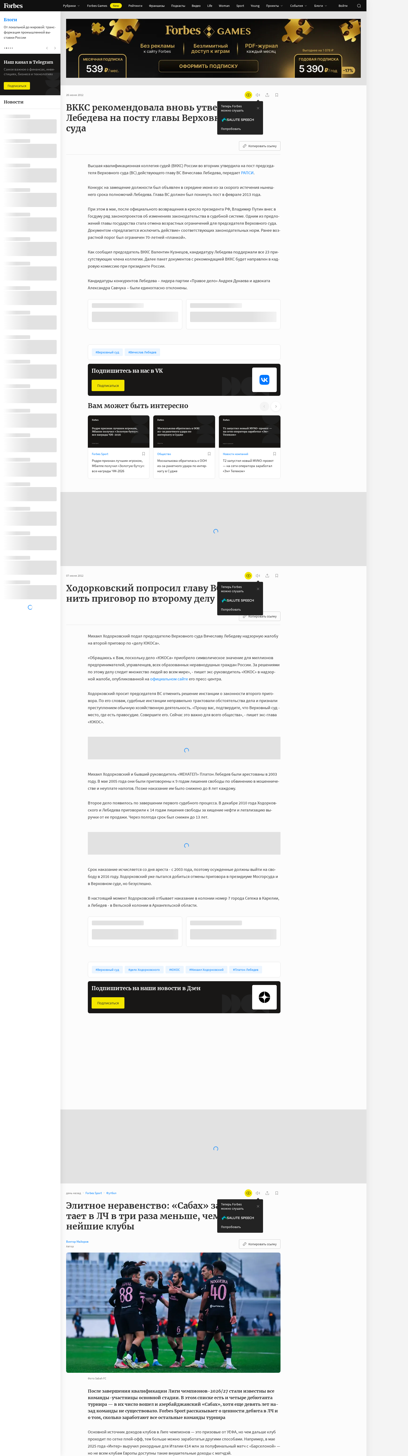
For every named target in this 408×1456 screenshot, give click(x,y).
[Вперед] (288, 315)
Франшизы (157, 6)
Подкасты (178, 6)
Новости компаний (235, 453)
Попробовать (231, 129)
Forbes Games (103, 6)
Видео (196, 6)
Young (255, 6)
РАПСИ (247, 172)
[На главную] (13, 5)
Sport (240, 6)
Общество (164, 453)
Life (209, 6)
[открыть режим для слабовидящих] (248, 95)
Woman (224, 6)
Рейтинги (135, 6)
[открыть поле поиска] (359, 5)
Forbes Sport (100, 453)
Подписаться (108, 385)
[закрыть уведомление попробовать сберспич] (258, 108)
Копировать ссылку (262, 146)
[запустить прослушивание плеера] (258, 95)
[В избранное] (150, 305)
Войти (343, 6)
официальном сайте (169, 678)
